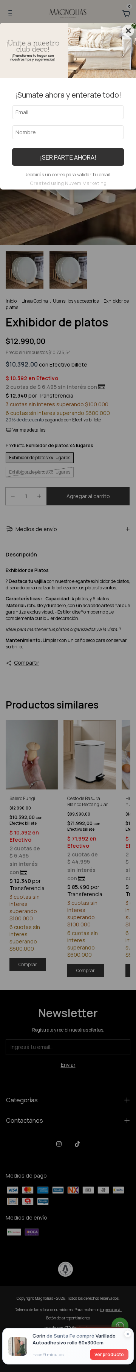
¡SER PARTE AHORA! (68, 157)
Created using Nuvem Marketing (68, 183)
